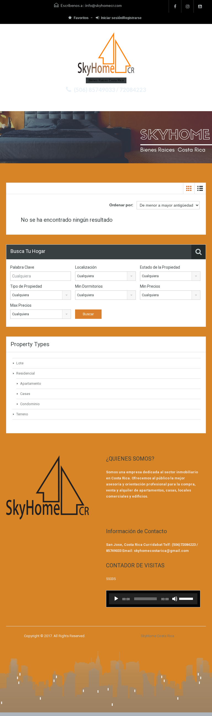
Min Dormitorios (89, 286)
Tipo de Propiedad (26, 286)
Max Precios (20, 305)
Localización (86, 267)
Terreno (22, 414)
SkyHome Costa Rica (157, 636)
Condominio (30, 404)
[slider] (187, 598)
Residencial (25, 373)
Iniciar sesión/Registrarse (121, 18)
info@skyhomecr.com (103, 5)
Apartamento (30, 383)
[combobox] (105, 276)
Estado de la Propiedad (160, 267)
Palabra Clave (22, 267)
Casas (25, 394)
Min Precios (150, 286)
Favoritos (81, 18)
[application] (153, 598)
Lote (19, 363)
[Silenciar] (174, 599)
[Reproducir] (116, 599)
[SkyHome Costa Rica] (106, 55)
